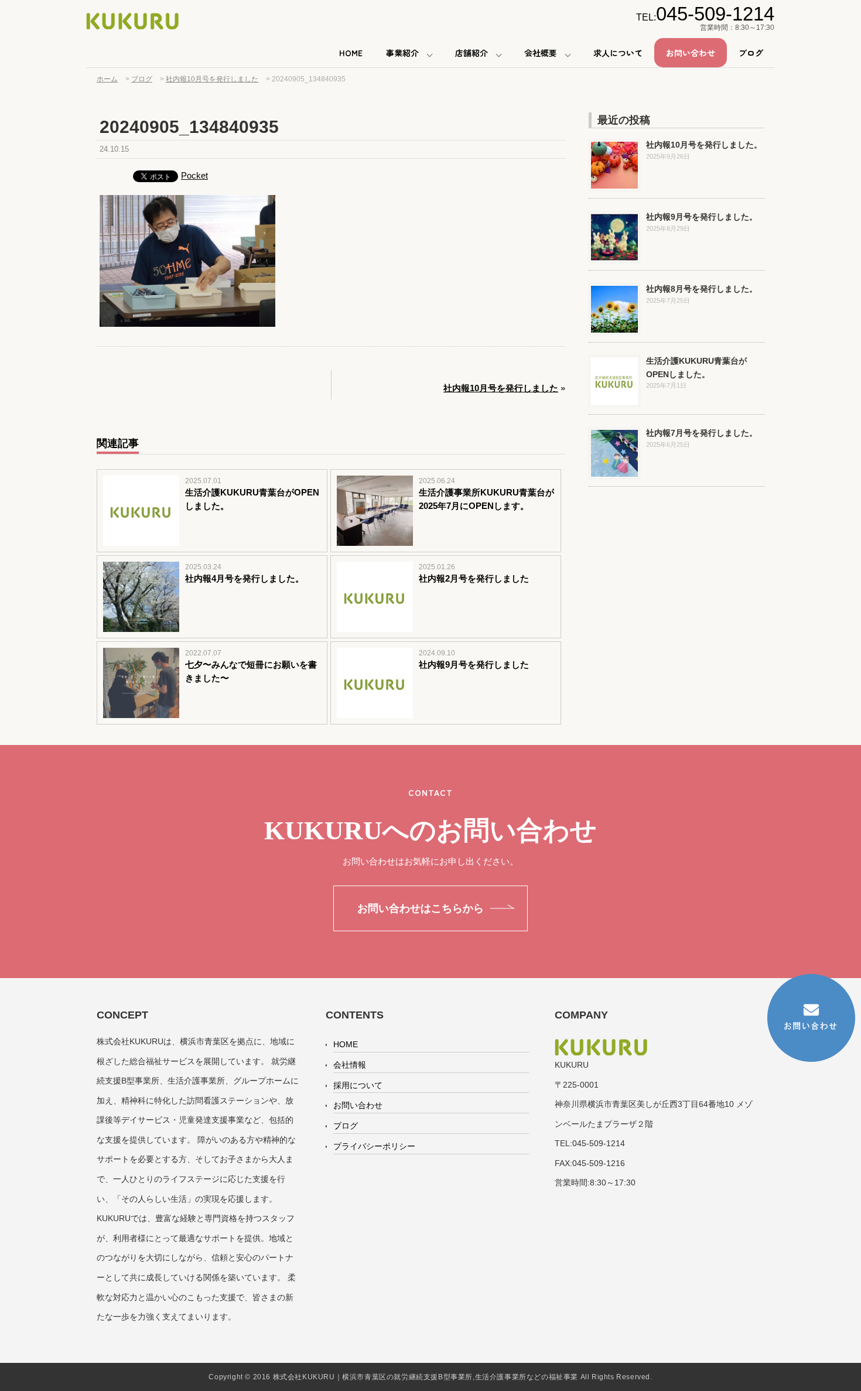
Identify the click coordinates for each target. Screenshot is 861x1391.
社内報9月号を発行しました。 (701, 216)
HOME (351, 53)
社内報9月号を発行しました (474, 664)
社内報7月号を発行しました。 (701, 433)
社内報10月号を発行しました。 (704, 144)
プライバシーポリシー (374, 1146)
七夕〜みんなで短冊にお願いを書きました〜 (251, 671)
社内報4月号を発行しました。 (244, 578)
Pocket (194, 175)
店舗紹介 (471, 53)
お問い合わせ (690, 53)
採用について (357, 1085)
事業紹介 (402, 53)
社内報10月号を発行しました (500, 388)
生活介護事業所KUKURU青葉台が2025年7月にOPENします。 (486, 499)
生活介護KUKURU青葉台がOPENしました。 (252, 499)
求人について (618, 53)
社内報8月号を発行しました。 (701, 288)
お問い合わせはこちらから (420, 908)
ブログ (751, 53)
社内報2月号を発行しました (474, 578)
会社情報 (349, 1064)
